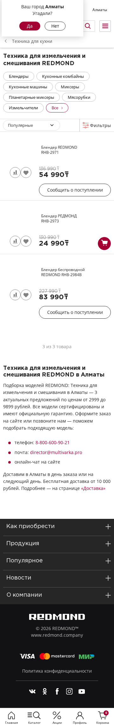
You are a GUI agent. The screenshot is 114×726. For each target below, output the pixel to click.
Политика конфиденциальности (57, 671)
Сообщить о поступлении (75, 190)
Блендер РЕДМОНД (59, 218)
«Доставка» (93, 488)
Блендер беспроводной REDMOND (63, 272)
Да (30, 26)
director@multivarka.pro (56, 452)
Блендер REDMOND (59, 150)
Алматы (99, 9)
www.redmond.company (57, 635)
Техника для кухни (32, 41)
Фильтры (100, 125)
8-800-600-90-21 (52, 442)
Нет (55, 26)
